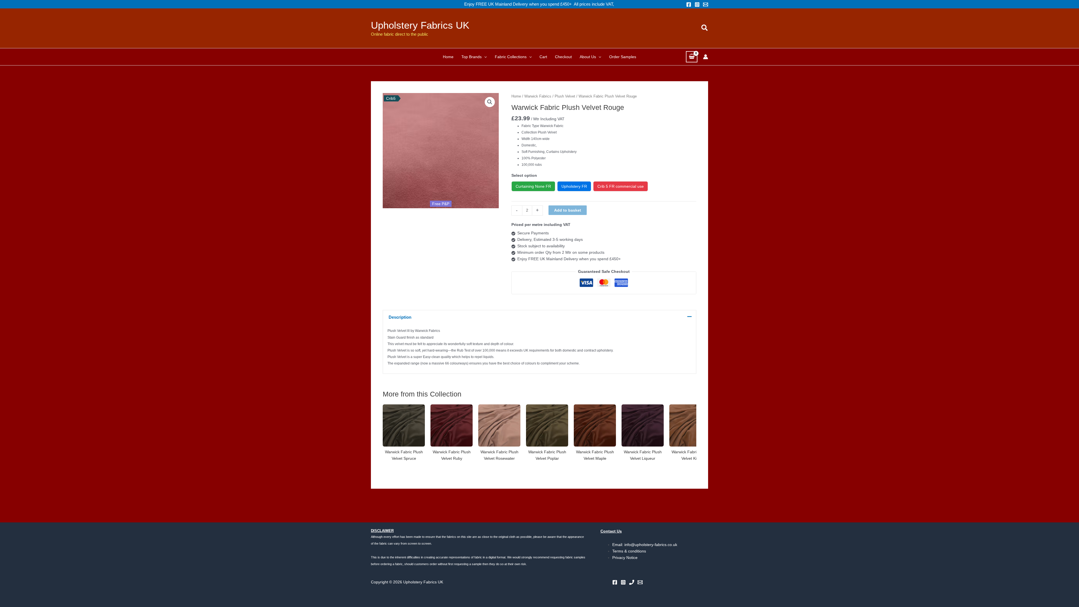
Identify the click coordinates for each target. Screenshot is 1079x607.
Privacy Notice (625, 557)
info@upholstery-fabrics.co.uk (650, 544)
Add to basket (567, 210)
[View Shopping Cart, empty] (691, 56)
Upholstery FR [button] (574, 186)
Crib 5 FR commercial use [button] (620, 186)
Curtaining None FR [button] (533, 186)
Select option (524, 175)
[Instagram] (697, 4)
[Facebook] (688, 4)
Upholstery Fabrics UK (420, 25)
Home (516, 96)
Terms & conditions (629, 551)
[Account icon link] (705, 56)
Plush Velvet (565, 96)
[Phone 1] (631, 582)
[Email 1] (705, 4)
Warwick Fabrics (537, 96)
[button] (704, 28)
